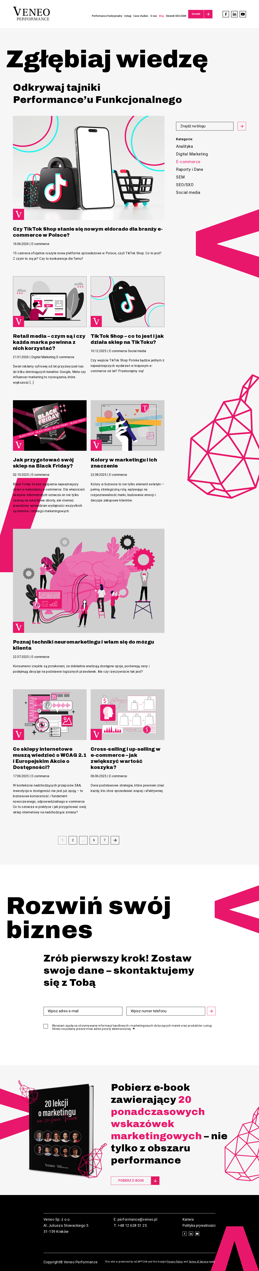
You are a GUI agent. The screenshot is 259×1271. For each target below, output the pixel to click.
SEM (180, 177)
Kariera (188, 1219)
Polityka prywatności (199, 1225)
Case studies (140, 16)
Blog (161, 16)
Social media (188, 192)
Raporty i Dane (189, 169)
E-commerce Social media (127, 351)
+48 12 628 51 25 (132, 1225)
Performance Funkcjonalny (107, 16)
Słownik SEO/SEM (176, 16)
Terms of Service (198, 1261)
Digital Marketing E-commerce (52, 357)
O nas (153, 16)
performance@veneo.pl (137, 1219)
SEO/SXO (184, 184)
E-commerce (40, 244)
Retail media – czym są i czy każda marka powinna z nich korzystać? (49, 342)
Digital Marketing (192, 154)
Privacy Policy (175, 1261)
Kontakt (196, 14)
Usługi (127, 16)
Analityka (184, 146)
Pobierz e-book (131, 1180)
